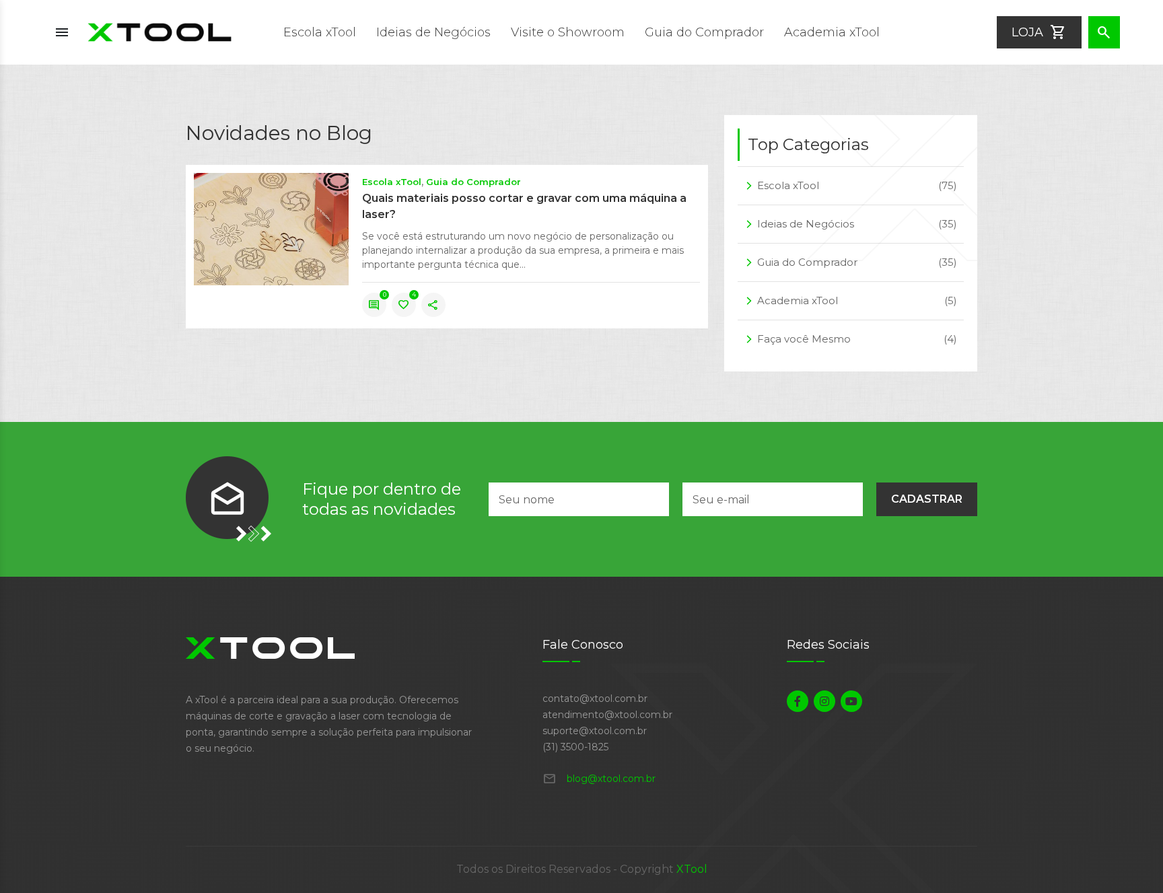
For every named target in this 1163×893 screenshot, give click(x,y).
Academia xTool (832, 32)
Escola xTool (319, 32)
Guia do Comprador (704, 32)
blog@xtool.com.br (599, 778)
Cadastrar (926, 499)
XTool (691, 869)
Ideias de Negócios (433, 32)
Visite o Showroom (568, 32)
